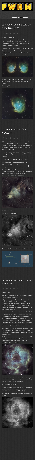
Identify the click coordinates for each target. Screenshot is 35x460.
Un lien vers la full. (7, 210)
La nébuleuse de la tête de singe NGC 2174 (16, 26)
